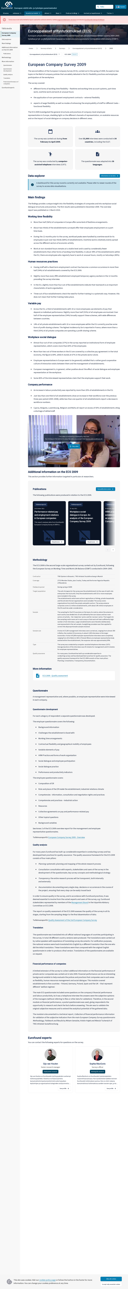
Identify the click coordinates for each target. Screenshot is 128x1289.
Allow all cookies (111, 1279)
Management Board (79, 902)
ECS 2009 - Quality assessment (55, 675)
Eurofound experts (8, 88)
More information (8, 61)
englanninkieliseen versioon (66, 20)
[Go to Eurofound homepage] (7, 5)
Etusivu (6, 13)
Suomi (122, 7)
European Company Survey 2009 (9, 34)
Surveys (62, 48)
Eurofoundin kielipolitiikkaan (94, 20)
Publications (7, 54)
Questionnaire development (7, 70)
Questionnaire (7, 65)
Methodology (6, 57)
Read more (58, 542)
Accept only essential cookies (111, 1284)
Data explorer (6, 39)
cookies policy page (47, 1280)
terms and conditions (93, 439)
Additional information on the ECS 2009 (10, 48)
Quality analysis (8, 75)
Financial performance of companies (10, 83)
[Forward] (113, 550)
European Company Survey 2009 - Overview (66, 837)
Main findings (6, 43)
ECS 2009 (71, 54)
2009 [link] (111, 48)
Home (31, 48)
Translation (6, 78)
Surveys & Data (46, 48)
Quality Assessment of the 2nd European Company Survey (72, 920)
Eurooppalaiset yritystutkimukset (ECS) (87, 48)
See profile (63, 1089)
